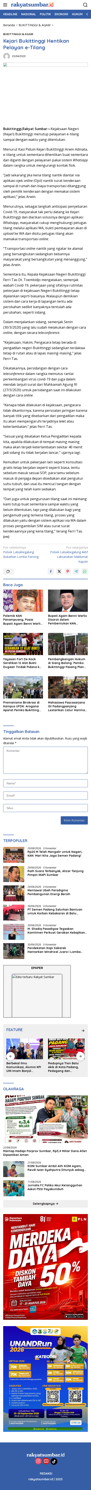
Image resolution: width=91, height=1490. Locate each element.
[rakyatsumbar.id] (31, 4)
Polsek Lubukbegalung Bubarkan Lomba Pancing (21, 552)
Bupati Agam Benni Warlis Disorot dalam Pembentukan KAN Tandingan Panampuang (67, 620)
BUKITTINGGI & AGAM (18, 34)
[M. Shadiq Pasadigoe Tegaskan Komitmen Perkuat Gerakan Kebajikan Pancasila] (13, 932)
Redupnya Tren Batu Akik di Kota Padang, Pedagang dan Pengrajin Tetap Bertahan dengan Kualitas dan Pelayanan (65, 1067)
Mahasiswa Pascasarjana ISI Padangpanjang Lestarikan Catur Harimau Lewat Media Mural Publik (67, 706)
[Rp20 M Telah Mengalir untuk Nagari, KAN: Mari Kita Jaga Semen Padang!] (13, 855)
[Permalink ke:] (6, 56)
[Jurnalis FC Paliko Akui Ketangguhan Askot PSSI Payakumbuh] (13, 1188)
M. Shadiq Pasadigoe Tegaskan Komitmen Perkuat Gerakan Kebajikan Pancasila (56, 930)
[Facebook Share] (51, 571)
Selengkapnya (44, 1204)
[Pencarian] (85, 4)
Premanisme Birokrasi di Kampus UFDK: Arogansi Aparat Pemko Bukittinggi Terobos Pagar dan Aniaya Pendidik (22, 706)
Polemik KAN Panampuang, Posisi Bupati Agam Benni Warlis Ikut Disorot (22, 620)
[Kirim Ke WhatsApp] (84, 571)
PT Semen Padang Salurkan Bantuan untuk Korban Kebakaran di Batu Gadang (55, 911)
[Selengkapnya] (83, 1031)
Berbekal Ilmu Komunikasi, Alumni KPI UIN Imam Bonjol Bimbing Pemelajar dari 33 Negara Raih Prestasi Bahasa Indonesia (24, 1067)
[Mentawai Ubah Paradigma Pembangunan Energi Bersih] (13, 893)
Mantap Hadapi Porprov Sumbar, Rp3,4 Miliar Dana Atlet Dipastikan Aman (45, 1153)
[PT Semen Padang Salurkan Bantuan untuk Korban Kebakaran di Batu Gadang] (13, 913)
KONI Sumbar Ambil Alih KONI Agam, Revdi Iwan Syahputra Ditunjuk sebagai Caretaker (57, 1168)
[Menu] (6, 4)
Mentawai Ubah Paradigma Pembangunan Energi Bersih (49, 892)
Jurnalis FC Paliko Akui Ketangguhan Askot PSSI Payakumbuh (55, 1187)
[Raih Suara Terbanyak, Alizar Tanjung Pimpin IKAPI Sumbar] (13, 874)
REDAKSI (46, 1473)
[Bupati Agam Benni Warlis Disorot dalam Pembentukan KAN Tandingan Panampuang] (68, 601)
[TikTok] (54, 1461)
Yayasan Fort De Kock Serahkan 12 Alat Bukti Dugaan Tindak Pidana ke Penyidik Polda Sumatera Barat (22, 663)
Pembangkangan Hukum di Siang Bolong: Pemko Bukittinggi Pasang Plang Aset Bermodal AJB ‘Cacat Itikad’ (67, 663)
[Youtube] (46, 1461)
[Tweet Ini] (59, 571)
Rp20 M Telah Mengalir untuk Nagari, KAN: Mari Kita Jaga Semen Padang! (55, 854)
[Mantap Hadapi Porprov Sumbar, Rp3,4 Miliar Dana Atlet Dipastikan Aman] (45, 1119)
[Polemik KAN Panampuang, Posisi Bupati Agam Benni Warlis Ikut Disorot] (23, 601)
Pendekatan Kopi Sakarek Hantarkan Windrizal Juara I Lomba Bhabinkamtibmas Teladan (54, 950)
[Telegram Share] (76, 571)
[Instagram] (38, 1461)
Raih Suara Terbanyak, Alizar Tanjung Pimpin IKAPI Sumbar (56, 873)
